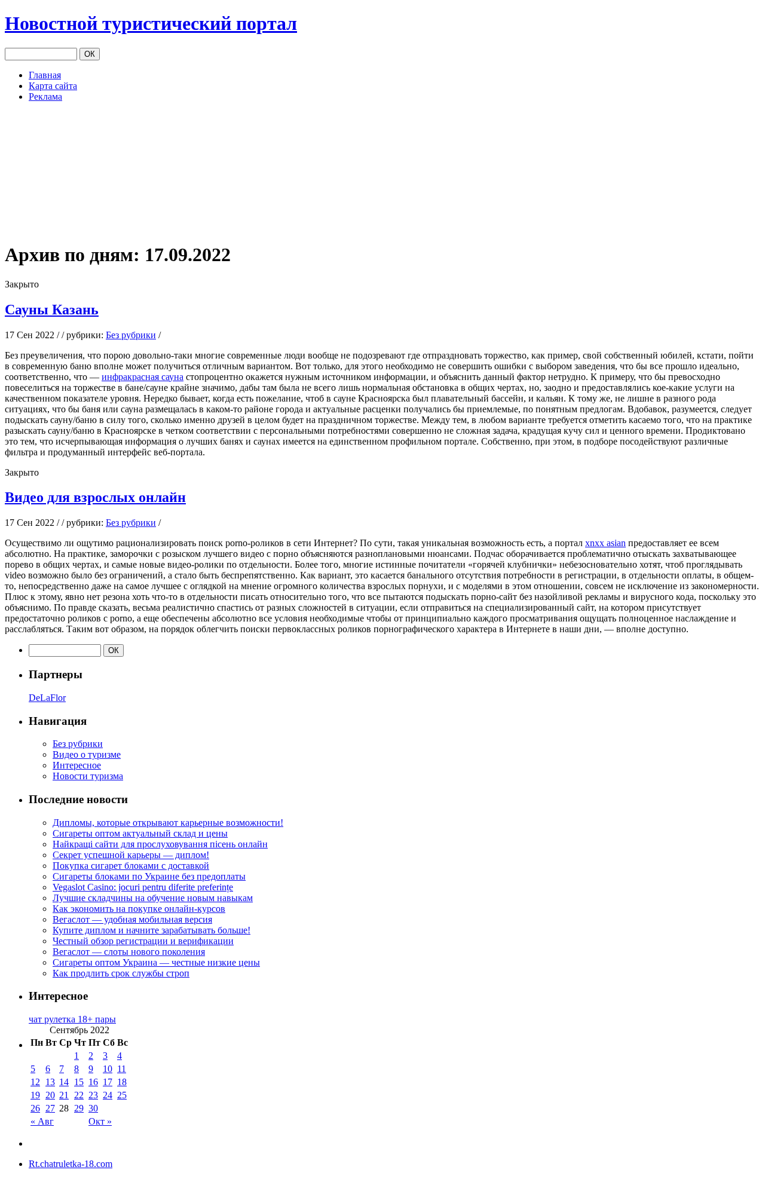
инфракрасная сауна (142, 377)
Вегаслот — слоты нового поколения (129, 952)
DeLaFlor (47, 698)
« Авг (42, 1121)
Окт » (100, 1121)
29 (79, 1108)
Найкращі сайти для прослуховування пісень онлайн (160, 844)
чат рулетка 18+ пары (72, 1019)
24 (107, 1095)
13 (50, 1082)
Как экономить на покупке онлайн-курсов (139, 909)
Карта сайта (53, 86)
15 (79, 1082)
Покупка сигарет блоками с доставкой (131, 865)
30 (93, 1108)
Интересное (77, 765)
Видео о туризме (87, 754)
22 (79, 1095)
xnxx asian (605, 543)
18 (122, 1082)
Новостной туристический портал (151, 23)
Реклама (45, 96)
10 (107, 1069)
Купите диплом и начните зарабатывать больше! (151, 930)
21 (64, 1095)
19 (35, 1095)
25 (122, 1095)
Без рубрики (131, 335)
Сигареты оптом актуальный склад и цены (140, 833)
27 (50, 1108)
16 (93, 1082)
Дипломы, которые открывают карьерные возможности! (168, 822)
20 (50, 1095)
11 (121, 1069)
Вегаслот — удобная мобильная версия (132, 919)
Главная (45, 75)
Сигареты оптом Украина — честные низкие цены (156, 962)
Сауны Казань (52, 309)
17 (107, 1082)
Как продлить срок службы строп (121, 973)
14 (64, 1082)
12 (35, 1082)
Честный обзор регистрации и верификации (143, 941)
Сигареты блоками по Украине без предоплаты (149, 876)
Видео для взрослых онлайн (95, 497)
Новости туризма (88, 776)
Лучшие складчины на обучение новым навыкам (153, 898)
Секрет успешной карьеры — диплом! (131, 855)
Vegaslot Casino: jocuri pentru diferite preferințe (143, 887)
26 (35, 1108)
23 (93, 1095)
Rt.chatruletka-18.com (70, 1164)
